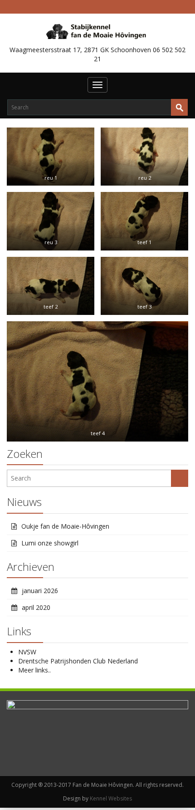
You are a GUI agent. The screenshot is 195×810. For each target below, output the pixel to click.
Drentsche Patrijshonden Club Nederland (78, 661)
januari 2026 (40, 590)
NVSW (27, 652)
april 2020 (36, 607)
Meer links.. (34, 670)
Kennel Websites (111, 798)
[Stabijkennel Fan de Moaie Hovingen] (97, 31)
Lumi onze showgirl (49, 543)
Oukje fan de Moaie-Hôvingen (65, 526)
